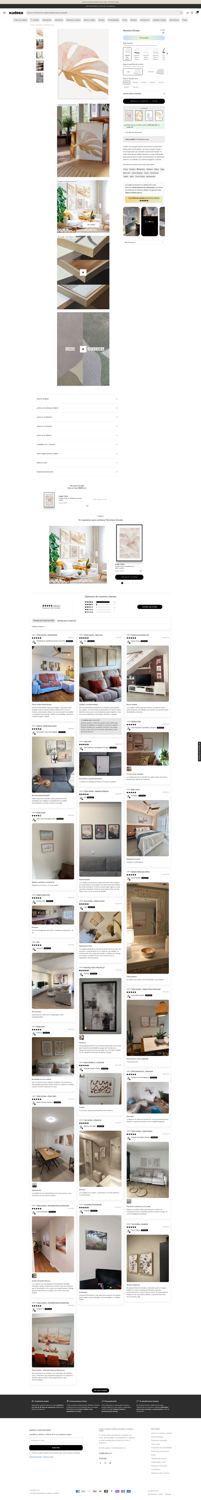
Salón (132, 176)
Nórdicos (134, 20)
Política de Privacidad (159, 1440)
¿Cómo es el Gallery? (44, 435)
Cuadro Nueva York (43, 895)
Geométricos (174, 20)
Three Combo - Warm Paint (46, 1096)
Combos (36, 20)
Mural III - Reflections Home (46, 726)
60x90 (126, 87)
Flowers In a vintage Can (140, 635)
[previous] (120, 53)
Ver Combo (91, 224)
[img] (51, 606)
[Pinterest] (110, 1463)
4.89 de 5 (56, 606)
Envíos (153, 1455)
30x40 (135, 82)
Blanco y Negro (89, 20)
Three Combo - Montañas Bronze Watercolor (52, 1205)
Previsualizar (144, 38)
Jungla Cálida (63, 496)
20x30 (126, 82)
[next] (167, 53)
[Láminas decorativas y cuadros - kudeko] (15, 12)
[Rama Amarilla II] (159, 115)
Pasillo (126, 176)
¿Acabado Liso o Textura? (46, 444)
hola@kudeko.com (105, 1453)
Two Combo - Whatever (92, 1120)
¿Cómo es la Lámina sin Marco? (48, 408)
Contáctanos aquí (142, 139)
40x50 (144, 82)
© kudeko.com (35, 1490)
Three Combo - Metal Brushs (46, 635)
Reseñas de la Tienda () (66, 621)
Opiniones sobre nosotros (160, 1473)
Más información (130, 242)
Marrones (141, 169)
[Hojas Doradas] (139, 115)
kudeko (32, 25)
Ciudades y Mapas (159, 20)
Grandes (102, 20)
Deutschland (152, 1494)
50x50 (152, 82)
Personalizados (113, 20)
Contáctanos (155, 1469)
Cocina (146, 173)
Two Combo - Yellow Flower (94, 901)
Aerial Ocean (40, 812)
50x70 (161, 82)
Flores (124, 20)
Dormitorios (154, 173)
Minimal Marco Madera (155, 57)
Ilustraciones (144, 20)
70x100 (135, 87)
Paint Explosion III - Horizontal (142, 1071)
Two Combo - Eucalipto (139, 1224)
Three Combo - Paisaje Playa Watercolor (146, 989)
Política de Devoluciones (160, 1451)
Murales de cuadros (73, 20)
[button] (89, 602)
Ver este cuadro (129, 577)
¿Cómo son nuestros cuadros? (161, 1433)
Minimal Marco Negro (136, 57)
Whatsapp (103, 1458)
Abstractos (59, 20)
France (160, 1494)
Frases (184, 20)
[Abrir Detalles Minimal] (149, 221)
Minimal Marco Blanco (146, 57)
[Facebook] (100, 1463)
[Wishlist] (192, 13)
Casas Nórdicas (137, 173)
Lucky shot (87, 741)
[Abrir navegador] (4, 13)
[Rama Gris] (149, 115)
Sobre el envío (42, 463)
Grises (133, 169)
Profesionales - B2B (158, 1462)
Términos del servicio (158, 1459)
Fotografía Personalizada (93, 1204)
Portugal (168, 1494)
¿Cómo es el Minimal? (44, 417)
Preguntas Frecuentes (159, 1466)
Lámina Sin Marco (127, 57)
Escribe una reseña (149, 607)
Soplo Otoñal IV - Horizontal (94, 1062)
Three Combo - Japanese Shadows (96, 791)
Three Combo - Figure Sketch (141, 1131)
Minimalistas (47, 20)
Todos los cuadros (20, 20)
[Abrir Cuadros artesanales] (131, 221)
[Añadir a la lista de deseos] (163, 33)
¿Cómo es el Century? (44, 426)
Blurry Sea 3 (135, 789)
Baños (156, 169)
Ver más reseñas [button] (100, 1390)
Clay (37, 942)
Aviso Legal (155, 1444)
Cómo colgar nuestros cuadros (47, 454)
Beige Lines (40, 1026)
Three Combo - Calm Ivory (93, 635)
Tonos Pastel (140, 176)
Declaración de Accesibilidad (161, 1448)
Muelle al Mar (136, 721)
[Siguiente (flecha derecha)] (162, 115)
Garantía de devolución (45, 472)
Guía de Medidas (43, 399)
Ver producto (100, 500)
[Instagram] (105, 1463)
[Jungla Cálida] (129, 115)
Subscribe (56, 1448)
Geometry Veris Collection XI (94, 967)
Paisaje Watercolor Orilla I (140, 872)
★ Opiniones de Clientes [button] (199, 751)
